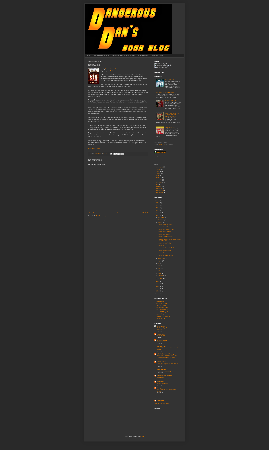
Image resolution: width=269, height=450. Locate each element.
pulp (157, 184)
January (160, 278)
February (160, 275)
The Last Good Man (170, 80)
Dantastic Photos (158, 55)
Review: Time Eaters (163, 227)
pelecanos (159, 182)
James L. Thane (161, 362)
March (160, 273)
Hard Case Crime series (163, 316)
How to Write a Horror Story (164, 371)
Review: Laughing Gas (164, 231)
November (161, 220)
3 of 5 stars (111, 71)
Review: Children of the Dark (166, 248)
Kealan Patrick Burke (111, 69)
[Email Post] (111, 153)
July (159, 263)
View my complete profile (161, 403)
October (160, 222)
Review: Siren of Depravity (165, 255)
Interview (158, 177)
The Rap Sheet (161, 326)
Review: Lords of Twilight (165, 243)
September (161, 258)
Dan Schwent (160, 400)
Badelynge (160, 388)
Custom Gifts (161, 144)
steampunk (159, 188)
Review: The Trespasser (164, 250)
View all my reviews (94, 148)
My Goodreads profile (162, 307)
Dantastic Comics (143, 55)
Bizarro (158, 169)
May (159, 268)
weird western (160, 190)
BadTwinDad (160, 381)
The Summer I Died (170, 100)
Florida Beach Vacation (162, 383)
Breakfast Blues (161, 377)
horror (158, 175)
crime (157, 173)
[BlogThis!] (116, 154)
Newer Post (92, 213)
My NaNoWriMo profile (162, 312)
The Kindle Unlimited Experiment (165, 92)
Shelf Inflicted (160, 301)
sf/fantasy (158, 186)
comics (158, 171)
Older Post (145, 213)
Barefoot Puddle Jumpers (164, 375)
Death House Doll (170, 127)
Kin (102, 69)
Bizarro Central (160, 318)
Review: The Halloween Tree (166, 229)
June (159, 266)
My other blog (160, 314)
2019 (158, 208)
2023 (158, 200)
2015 (158, 281)
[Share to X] (118, 154)
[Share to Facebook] (120, 154)
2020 (158, 205)
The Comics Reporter (162, 303)
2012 (158, 288)
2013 (158, 286)
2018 (158, 210)
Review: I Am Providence (165, 224)
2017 (158, 212)
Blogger (142, 436)
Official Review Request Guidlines (123, 55)
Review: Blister (162, 253)
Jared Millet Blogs (162, 340)
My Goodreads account (101, 55)
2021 (158, 203)
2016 (158, 215)
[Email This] (114, 154)
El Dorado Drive (161, 335)
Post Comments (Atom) (102, 216)
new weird (159, 180)
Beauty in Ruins (161, 346)
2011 (158, 291)
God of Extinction (161, 341)
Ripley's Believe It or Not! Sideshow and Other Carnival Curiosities (172, 114)
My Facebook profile (162, 309)
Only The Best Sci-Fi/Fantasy (165, 354)
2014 (158, 283)
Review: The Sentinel (164, 234)
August (160, 261)
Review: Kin (161, 245)
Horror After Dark (162, 369)
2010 (158, 293)
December (161, 217)
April (159, 271)
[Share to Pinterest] (122, 154)
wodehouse (159, 193)
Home (89, 55)
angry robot (159, 167)
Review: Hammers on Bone (165, 236)
